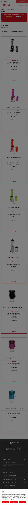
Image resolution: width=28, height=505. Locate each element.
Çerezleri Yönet (5, 502)
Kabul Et (22, 502)
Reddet (14, 502)
